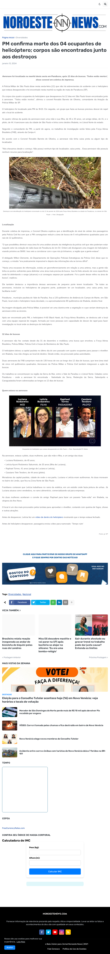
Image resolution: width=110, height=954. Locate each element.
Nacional (26, 594)
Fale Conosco (53, 949)
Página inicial (8, 38)
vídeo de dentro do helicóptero (49, 517)
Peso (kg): (34, 847)
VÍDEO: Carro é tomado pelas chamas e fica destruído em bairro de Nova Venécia (61, 725)
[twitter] (48, 932)
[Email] (65, 602)
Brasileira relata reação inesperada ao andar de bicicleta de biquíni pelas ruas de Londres (17, 643)
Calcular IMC (55, 871)
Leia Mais (21, 942)
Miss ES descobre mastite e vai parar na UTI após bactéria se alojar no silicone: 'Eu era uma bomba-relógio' (55, 645)
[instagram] (61, 932)
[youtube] (55, 932)
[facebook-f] (41, 932)
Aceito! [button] (10, 947)
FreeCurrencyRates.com (13, 828)
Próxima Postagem (97, 658)
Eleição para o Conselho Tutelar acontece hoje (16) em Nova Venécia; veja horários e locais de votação (50, 699)
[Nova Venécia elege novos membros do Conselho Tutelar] (9, 739)
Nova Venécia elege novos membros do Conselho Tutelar (48, 739)
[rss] (68, 932)
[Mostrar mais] (71, 602)
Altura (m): (34, 858)
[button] (99, 4)
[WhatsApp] (53, 602)
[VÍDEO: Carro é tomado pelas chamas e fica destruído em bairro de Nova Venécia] (9, 725)
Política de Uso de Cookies (74, 949)
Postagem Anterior (12, 658)
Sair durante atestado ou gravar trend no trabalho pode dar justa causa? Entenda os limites (90, 643)
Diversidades (22, 38)
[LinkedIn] (59, 602)
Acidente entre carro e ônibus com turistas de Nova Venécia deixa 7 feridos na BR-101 (62, 752)
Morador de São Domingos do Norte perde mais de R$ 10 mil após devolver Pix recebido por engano (59, 712)
